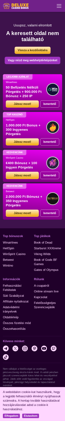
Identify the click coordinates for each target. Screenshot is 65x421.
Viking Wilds (42, 254)
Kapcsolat (40, 297)
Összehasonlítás (14, 328)
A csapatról (41, 285)
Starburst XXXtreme (47, 248)
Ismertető (49, 103)
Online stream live (46, 291)
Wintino (8, 265)
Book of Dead (43, 242)
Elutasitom (30, 415)
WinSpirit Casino (14, 254)
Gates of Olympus (46, 270)
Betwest (8, 260)
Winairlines (10, 242)
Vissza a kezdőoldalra (32, 50)
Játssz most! (22, 103)
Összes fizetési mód (17, 323)
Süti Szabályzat (13, 295)
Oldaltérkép (10, 317)
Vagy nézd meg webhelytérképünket (32, 60)
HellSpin (8, 248)
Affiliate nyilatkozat (16, 301)
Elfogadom (11, 415)
